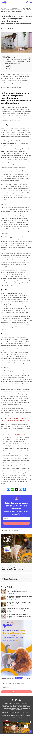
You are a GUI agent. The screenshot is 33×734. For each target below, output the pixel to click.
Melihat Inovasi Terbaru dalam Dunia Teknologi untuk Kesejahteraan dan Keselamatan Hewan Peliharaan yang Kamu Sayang (16, 61)
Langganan (16, 523)
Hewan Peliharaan (13, 8)
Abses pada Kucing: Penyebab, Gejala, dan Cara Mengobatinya (19, 603)
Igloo (2, 28)
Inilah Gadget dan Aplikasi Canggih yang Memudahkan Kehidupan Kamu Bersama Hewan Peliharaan (19, 609)
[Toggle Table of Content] (28, 57)
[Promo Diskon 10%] (30, 731)
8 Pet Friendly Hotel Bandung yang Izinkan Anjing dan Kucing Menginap (19, 615)
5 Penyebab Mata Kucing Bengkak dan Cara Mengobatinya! (19, 596)
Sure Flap (7, 68)
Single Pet (8, 66)
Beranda (3, 8)
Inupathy (7, 65)
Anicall (7, 70)
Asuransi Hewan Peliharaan (20, 434)
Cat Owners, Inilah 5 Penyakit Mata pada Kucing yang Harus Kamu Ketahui (18, 590)
